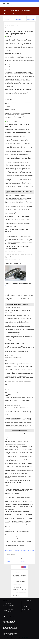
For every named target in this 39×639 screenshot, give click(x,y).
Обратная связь (17, 0)
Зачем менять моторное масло (8, 17)
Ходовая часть (15, 13)
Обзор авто (6, 10)
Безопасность (6, 7)
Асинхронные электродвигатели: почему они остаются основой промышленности (19, 576)
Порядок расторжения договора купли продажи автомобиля (20, 17)
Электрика (23, 13)
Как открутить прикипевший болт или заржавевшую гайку (13, 559)
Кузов (27, 7)
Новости (31, 7)
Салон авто (12, 10)
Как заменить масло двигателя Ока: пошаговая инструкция (31, 17)
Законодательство (21, 7)
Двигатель (12, 7)
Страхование (17, 10)
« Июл (22, 612)
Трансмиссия (6, 13)
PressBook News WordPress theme (26, 637)
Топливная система (26, 10)
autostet (15, 27)
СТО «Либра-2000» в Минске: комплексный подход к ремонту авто (19, 581)
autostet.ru (6, 3)
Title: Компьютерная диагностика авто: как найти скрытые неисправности (19, 594)
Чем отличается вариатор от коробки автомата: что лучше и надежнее (27, 559)
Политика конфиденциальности (9, 0)
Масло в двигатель (8, 19)
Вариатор (8, 561)
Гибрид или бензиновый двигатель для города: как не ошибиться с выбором (18, 586)
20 (28, 608)
